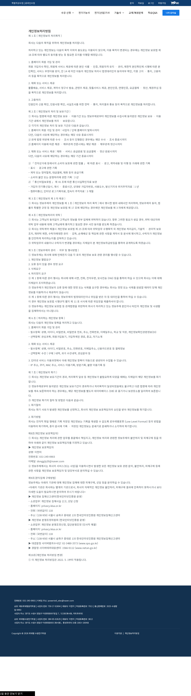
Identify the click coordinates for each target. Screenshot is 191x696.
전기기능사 (84, 12)
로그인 (151, 3)
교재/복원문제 (136, 12)
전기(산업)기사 (102, 12)
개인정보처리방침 (132, 633)
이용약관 (118, 633)
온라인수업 (30, 3)
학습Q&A (152, 12)
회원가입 (162, 3)
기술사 (117, 12)
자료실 (141, 3)
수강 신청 (66, 12)
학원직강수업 (17, 3)
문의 (132, 3)
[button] (170, 13)
